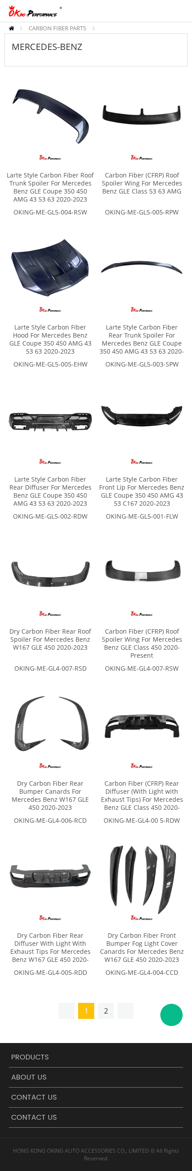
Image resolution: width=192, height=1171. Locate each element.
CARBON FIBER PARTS (57, 28)
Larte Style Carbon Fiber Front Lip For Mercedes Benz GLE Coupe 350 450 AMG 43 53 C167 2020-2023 (141, 491)
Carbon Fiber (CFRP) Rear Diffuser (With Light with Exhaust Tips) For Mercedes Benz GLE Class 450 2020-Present (142, 799)
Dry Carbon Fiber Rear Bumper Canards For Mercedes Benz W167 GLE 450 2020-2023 (50, 795)
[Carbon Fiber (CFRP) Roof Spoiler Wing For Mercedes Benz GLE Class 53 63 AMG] (141, 116)
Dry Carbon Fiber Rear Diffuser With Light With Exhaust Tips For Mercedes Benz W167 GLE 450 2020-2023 (50, 952)
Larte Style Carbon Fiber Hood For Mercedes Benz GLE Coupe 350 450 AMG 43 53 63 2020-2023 (50, 339)
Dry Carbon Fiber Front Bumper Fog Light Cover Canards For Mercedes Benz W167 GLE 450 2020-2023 (142, 948)
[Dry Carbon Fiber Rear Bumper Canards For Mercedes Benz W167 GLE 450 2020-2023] (50, 724)
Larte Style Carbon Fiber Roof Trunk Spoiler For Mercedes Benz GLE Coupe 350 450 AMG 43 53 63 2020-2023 (50, 187)
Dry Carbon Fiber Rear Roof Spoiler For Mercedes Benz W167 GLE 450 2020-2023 (50, 639)
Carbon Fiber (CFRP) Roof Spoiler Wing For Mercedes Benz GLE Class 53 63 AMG (142, 183)
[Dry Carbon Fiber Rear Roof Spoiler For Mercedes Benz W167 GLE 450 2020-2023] (50, 572)
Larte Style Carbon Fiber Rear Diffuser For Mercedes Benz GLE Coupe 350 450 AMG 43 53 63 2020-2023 (50, 491)
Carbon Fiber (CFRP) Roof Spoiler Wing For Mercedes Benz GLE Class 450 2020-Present (142, 643)
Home (11, 28)
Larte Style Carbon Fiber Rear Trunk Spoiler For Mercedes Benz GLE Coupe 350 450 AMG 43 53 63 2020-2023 (142, 343)
